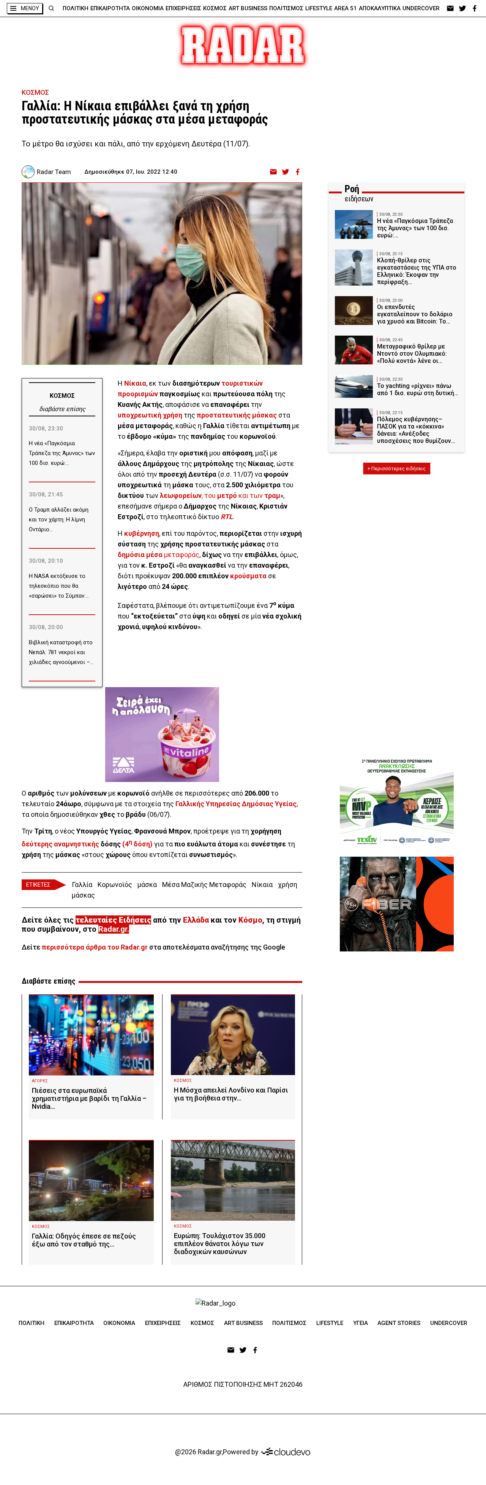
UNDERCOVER (421, 8)
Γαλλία (82, 884)
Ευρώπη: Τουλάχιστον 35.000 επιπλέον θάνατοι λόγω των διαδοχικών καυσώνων (219, 1244)
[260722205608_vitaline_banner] (162, 710)
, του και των (220, 495)
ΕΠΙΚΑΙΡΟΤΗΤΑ (110, 8)
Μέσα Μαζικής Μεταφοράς (204, 884)
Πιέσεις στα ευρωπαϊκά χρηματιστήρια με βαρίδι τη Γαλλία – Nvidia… (89, 1098)
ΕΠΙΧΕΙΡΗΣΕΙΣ (183, 8)
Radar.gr (112, 929)
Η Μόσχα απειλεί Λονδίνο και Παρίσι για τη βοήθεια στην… (231, 1094)
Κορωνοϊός (115, 884)
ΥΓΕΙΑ (360, 1323)
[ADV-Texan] (397, 801)
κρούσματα (248, 576)
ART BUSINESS (248, 8)
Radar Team (54, 172)
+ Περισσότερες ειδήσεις (397, 468)
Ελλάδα (196, 920)
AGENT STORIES (398, 1323)
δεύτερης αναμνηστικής (60, 844)
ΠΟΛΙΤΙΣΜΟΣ (286, 8)
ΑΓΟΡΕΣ (40, 1080)
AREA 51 (345, 8)
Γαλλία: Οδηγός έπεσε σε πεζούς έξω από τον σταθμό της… (84, 1240)
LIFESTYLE (318, 8)
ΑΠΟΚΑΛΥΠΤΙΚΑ (380, 8)
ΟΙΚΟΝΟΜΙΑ (148, 8)
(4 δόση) (137, 844)
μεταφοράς (158, 555)
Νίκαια (262, 884)
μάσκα (147, 884)
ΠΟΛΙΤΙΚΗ (75, 8)
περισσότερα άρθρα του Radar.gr (95, 947)
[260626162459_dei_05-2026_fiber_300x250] (397, 904)
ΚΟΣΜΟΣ (215, 8)
